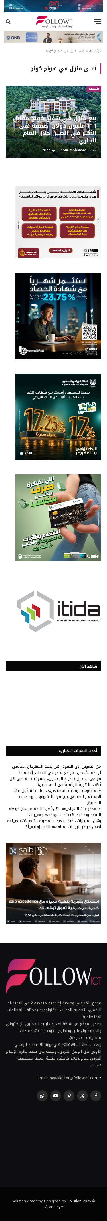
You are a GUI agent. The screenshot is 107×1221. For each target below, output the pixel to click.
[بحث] (9, 21)
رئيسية (94, 89)
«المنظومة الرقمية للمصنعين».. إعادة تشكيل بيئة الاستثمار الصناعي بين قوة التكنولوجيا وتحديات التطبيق (57, 797)
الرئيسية (95, 51)
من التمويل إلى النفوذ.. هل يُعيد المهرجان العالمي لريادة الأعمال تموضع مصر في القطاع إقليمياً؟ (56, 769)
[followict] (53, 21)
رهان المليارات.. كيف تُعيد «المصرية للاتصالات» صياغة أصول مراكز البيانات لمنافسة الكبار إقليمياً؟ (54, 824)
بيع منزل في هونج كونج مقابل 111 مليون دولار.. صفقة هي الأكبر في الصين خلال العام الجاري (54, 129)
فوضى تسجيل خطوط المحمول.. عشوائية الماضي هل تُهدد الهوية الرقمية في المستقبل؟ (55, 781)
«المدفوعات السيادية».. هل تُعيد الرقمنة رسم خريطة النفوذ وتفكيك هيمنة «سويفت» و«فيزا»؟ (55, 812)
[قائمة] (97, 21)
